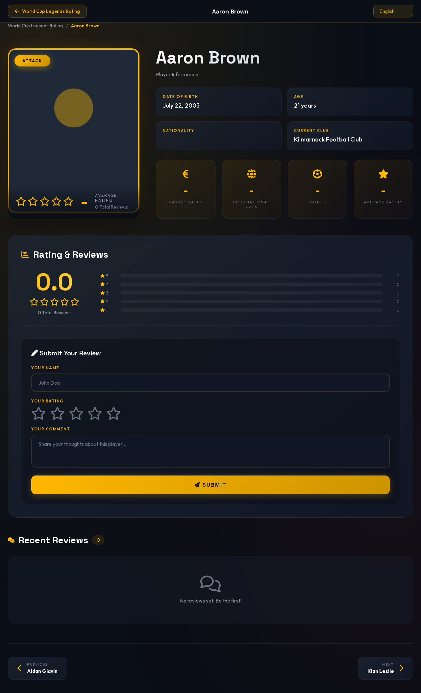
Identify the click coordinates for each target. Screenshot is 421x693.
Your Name (45, 367)
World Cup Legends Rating (35, 26)
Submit (213, 484)
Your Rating (47, 400)
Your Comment (50, 428)
